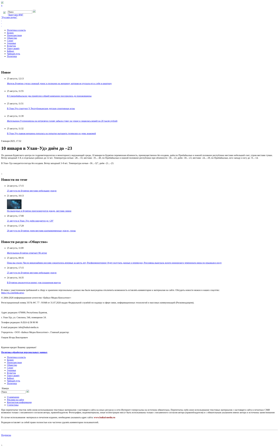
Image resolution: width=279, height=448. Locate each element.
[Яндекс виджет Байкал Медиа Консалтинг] (139, 25)
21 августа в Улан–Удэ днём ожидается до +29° (30, 221)
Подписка (6, 435)
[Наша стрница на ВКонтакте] (139, 20)
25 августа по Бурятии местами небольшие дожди (32, 190)
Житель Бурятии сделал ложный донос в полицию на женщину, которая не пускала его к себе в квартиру (59, 83)
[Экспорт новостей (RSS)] (139, 22)
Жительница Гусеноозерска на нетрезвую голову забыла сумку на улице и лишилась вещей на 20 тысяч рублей (62, 121)
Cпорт (10, 40)
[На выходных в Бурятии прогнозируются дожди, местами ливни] (14, 208)
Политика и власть (16, 30)
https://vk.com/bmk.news (12, 292)
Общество (12, 38)
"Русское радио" (9, 17)
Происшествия (14, 35)
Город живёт (13, 48)
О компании (13, 397)
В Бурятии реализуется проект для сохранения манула (34, 282)
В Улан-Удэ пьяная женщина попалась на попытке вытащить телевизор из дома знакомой (51, 133)
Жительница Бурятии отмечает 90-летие (27, 253)
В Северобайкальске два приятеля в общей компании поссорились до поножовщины (49, 96)
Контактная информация (19, 402)
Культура (11, 46)
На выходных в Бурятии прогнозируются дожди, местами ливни (39, 211)
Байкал (10, 51)
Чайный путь (13, 53)
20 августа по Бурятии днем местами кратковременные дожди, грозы (41, 230)
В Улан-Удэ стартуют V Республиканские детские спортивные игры (41, 108)
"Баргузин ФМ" (15, 15)
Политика (12, 56)
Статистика (12, 405)
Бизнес (10, 33)
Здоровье (11, 43)
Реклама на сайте (15, 399)
